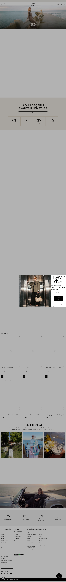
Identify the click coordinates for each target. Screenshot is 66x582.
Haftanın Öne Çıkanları (59, 576)
